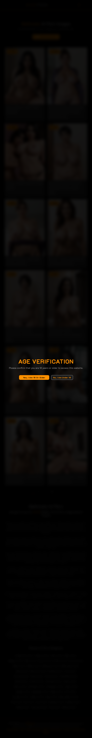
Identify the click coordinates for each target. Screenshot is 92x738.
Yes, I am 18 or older (34, 377)
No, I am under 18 (62, 377)
